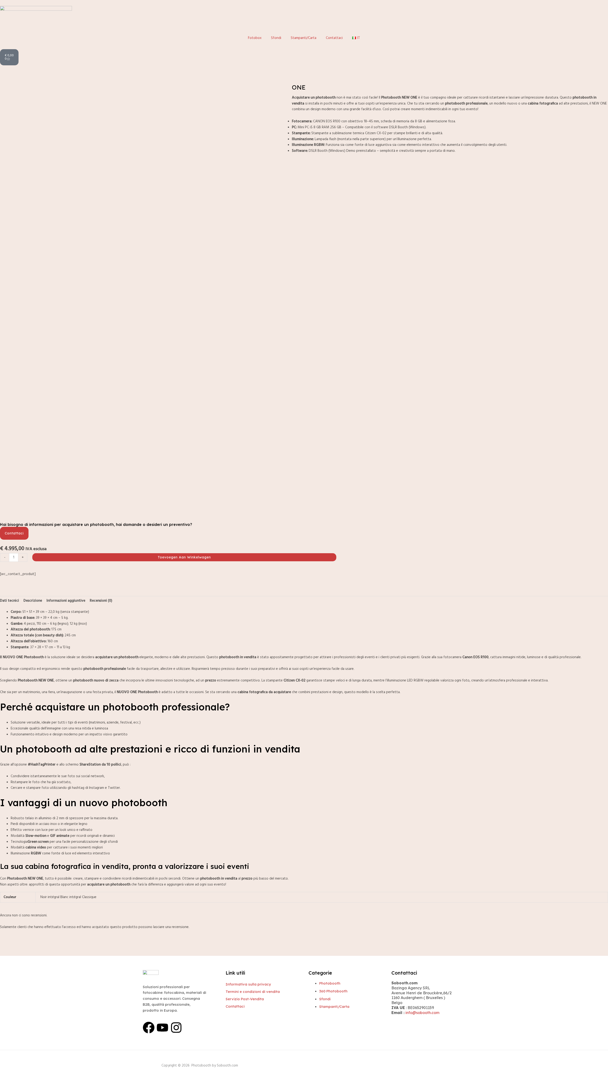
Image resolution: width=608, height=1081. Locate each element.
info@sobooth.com (422, 1012)
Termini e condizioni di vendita (253, 991)
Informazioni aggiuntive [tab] (66, 601)
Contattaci (334, 38)
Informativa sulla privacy (248, 984)
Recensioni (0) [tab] (101, 601)
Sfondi (276, 38)
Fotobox (254, 38)
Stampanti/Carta (303, 38)
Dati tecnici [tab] (9, 601)
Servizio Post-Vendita (245, 999)
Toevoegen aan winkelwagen (184, 557)
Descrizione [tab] (33, 601)
